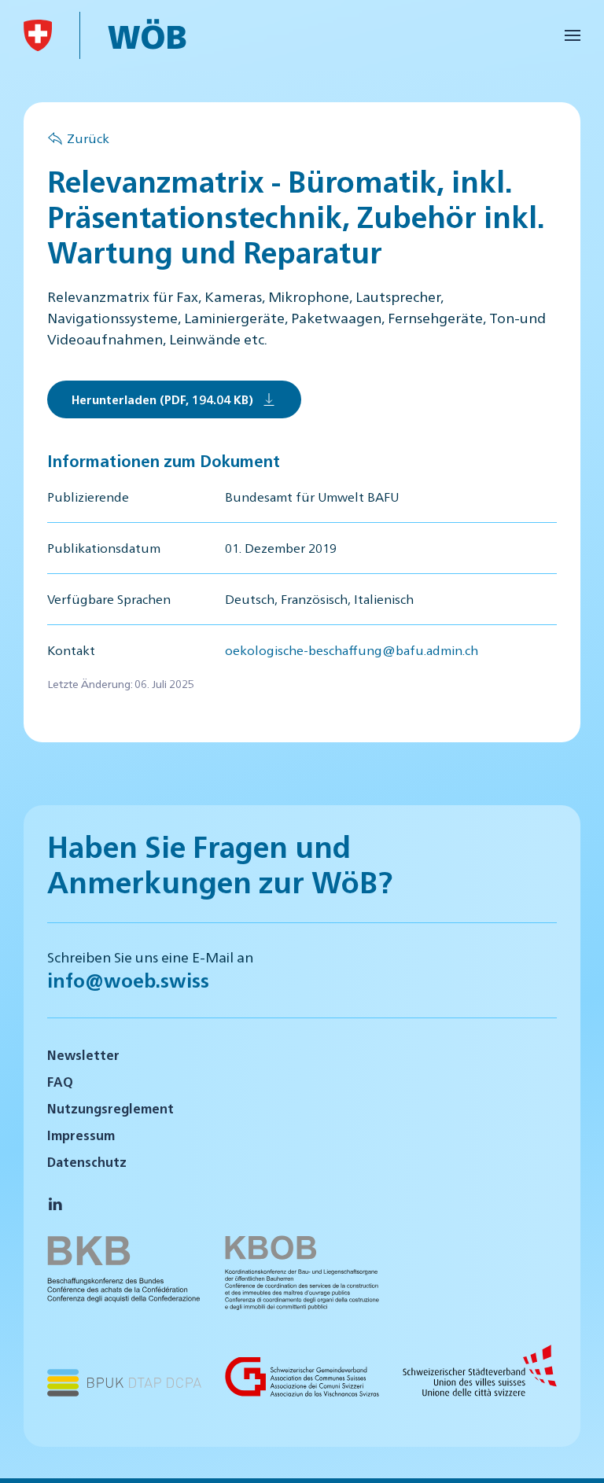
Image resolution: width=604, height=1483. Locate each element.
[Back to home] (38, 35)
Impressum (81, 1135)
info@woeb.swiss (128, 979)
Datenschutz (87, 1162)
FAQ (60, 1081)
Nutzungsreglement (110, 1108)
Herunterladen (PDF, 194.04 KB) (162, 399)
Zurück (88, 138)
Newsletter (83, 1055)
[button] (572, 35)
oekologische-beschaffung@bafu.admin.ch (351, 650)
